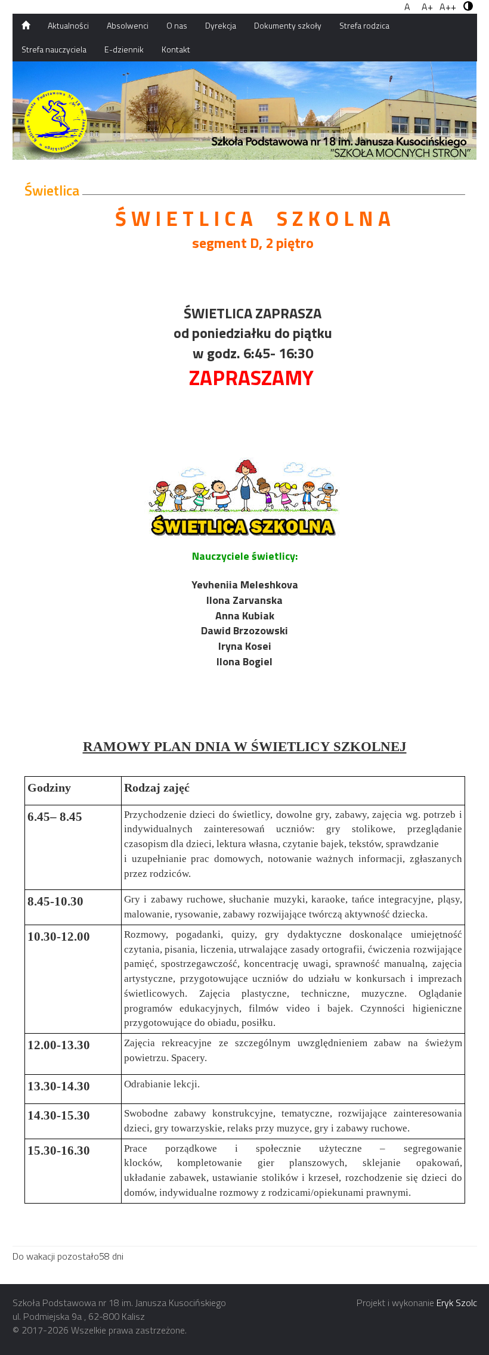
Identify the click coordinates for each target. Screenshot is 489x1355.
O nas (176, 25)
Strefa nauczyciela (53, 49)
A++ (448, 7)
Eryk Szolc (457, 1302)
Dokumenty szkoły (287, 25)
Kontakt (176, 49)
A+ (427, 7)
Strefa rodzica (364, 25)
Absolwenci (127, 25)
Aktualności (68, 25)
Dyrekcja (220, 25)
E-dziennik (124, 49)
